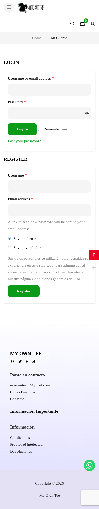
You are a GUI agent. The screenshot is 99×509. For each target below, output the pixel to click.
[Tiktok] (34, 361)
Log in (22, 129)
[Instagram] (12, 361)
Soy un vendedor (26, 248)
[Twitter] (20, 361)
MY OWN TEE (26, 354)
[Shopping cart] (82, 23)
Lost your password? (24, 141)
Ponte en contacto (27, 374)
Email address (27, 198)
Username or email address (38, 77)
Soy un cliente (24, 239)
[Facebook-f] (27, 361)
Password (24, 101)
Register (24, 291)
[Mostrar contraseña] (87, 113)
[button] (9, 8)
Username (24, 174)
